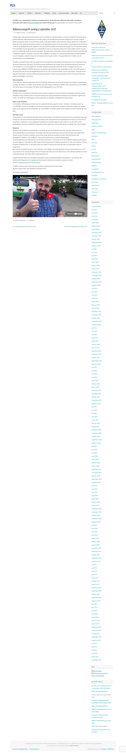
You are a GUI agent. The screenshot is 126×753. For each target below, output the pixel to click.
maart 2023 (95, 341)
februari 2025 (96, 265)
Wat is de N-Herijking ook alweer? (74, 227)
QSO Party (95, 182)
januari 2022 (95, 387)
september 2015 (97, 637)
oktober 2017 (96, 555)
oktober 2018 (96, 515)
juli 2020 (94, 446)
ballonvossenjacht (20, 220)
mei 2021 (94, 413)
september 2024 (97, 282)
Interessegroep (96, 162)
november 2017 (96, 551)
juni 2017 (94, 568)
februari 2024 (96, 305)
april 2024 (95, 298)
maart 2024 (95, 302)
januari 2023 (95, 348)
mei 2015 (94, 650)
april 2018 (95, 535)
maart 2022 (95, 381)
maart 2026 (95, 223)
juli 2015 (94, 643)
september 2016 (97, 597)
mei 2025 (94, 256)
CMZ (93, 139)
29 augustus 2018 (20, 33)
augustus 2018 (96, 522)
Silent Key (95, 189)
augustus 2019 (96, 482)
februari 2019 (96, 502)
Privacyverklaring (34, 749)
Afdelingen (95, 123)
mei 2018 (94, 532)
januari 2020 (95, 466)
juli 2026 (94, 210)
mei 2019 (94, 492)
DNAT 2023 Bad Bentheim (100, 726)
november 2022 (96, 354)
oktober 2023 (96, 318)
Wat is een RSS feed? (98, 676)
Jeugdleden (95, 169)
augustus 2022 (96, 364)
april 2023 (95, 338)
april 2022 (95, 377)
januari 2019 (95, 505)
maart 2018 (95, 538)
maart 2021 (95, 420)
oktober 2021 (96, 397)
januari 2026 (95, 229)
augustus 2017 (96, 561)
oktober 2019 (96, 476)
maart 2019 (95, 499)
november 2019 (96, 473)
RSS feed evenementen (100, 673)
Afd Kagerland (96, 120)
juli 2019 (94, 486)
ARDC (93, 130)
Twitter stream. (35, 162)
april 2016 (95, 614)
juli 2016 (94, 604)
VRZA (12, 5)
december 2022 (96, 351)
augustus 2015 (96, 640)
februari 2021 (96, 423)
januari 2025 (95, 269)
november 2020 (96, 433)
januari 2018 (95, 545)
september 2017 (97, 558)
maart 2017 (95, 578)
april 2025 (95, 259)
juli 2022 (94, 367)
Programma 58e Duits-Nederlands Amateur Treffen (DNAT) (101, 50)
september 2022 (97, 361)
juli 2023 (94, 328)
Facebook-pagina (23, 162)
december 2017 (96, 548)
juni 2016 (94, 607)
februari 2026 (96, 226)
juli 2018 (94, 525)
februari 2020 (96, 463)
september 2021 (97, 400)
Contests (94, 143)
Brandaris (95, 136)
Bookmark (32, 220)
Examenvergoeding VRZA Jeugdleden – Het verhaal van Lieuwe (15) (101, 78)
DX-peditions (96, 156)
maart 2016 (95, 617)
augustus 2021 (96, 404)
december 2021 (96, 390)
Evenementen (32, 33)
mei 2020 (94, 453)
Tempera (103, 749)
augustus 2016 (96, 601)
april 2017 (95, 574)
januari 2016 (95, 624)
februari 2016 (96, 621)
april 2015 (95, 653)
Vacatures (95, 192)
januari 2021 (95, 427)
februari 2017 (96, 581)
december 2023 (96, 312)
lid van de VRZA (34, 23)
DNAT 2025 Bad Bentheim (100, 691)
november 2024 (96, 275)
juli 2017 (94, 565)
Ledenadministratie (98, 172)
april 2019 (95, 496)
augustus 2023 (96, 325)
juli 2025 (94, 249)
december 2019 (96, 469)
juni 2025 (94, 252)
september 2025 (97, 242)
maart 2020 (95, 459)
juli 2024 (94, 288)
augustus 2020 (96, 443)
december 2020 (96, 430)
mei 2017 (94, 571)
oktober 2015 (96, 634)
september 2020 (97, 440)
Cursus (94, 149)
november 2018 (96, 512)
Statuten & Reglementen (20, 749)
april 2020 (95, 456)
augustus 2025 (96, 246)
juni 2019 (94, 489)
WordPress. (111, 749)
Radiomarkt (95, 185)
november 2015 (96, 630)
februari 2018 (96, 542)
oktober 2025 (96, 239)
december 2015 (96, 627)
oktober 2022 (96, 358)
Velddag (94, 195)
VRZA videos (98, 681)
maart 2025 (95, 262)
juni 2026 (94, 213)
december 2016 (96, 588)
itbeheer (94, 166)
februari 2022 (96, 384)
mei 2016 (94, 611)
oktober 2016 (96, 594)
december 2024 (96, 272)
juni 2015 (94, 647)
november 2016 (96, 591)
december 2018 (96, 509)
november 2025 (96, 236)
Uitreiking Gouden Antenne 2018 (25, 227)
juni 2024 (94, 292)
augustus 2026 (96, 206)
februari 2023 (96, 344)
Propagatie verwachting (99, 100)
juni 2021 (94, 410)
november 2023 (96, 315)
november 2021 (96, 394)
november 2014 (96, 660)
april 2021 (95, 417)
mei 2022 (94, 374)
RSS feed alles (97, 671)
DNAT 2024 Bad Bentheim (100, 706)
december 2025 (96, 233)
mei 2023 (94, 334)
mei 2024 (94, 295)
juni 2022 (94, 371)
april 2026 (95, 219)
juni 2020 (94, 450)
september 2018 (97, 519)
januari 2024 (95, 308)
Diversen (94, 153)
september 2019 (97, 479)
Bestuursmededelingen (99, 133)
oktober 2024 (96, 279)
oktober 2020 (96, 436)
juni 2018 (94, 528)
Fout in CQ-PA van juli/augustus (102, 67)
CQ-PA (94, 146)
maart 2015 (95, 657)
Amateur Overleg (97, 126)
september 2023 (97, 321)
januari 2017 (95, 584)
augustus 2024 (96, 285)
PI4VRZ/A (94, 176)
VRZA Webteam (74, 745)
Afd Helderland (96, 116)
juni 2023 (94, 331)
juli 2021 (94, 407)
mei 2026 (94, 216)
